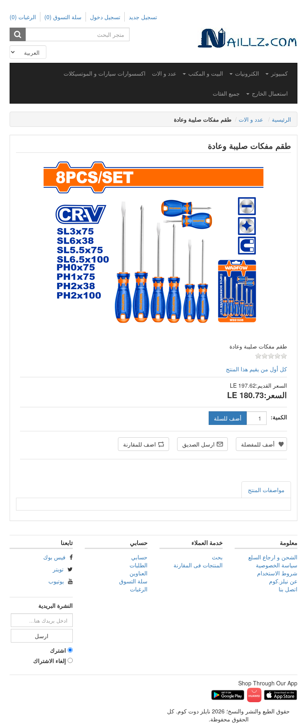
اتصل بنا (288, 589)
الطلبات (139, 565)
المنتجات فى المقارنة (198, 565)
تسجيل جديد (143, 17)
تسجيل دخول (105, 17)
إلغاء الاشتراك (49, 661)
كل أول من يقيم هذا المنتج (256, 369)
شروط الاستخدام (277, 573)
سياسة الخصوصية (276, 565)
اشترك (58, 650)
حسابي (139, 557)
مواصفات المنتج (266, 490)
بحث (217, 557)
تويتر (58, 569)
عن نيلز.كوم (283, 581)
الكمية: (279, 417)
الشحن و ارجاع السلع (272, 557)
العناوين (139, 573)
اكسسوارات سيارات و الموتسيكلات (105, 73)
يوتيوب (56, 581)
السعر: (275, 395)
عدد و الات (164, 73)
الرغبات (139, 589)
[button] (276, 73)
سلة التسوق (133, 581)
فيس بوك (54, 557)
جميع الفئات (226, 93)
